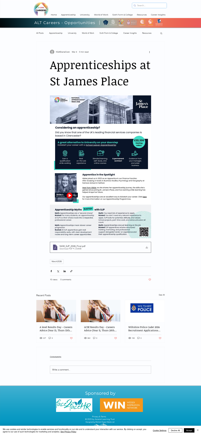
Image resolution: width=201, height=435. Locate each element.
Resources (147, 33)
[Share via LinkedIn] (64, 271)
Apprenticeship (55, 33)
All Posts (40, 33)
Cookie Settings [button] (159, 430)
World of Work (88, 33)
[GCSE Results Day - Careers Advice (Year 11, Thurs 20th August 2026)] (100, 311)
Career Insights (130, 33)
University (72, 33)
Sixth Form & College (109, 33)
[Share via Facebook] (51, 271)
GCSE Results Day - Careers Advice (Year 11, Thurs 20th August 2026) (99, 328)
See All (162, 295)
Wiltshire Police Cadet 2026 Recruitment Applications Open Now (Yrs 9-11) (144, 328)
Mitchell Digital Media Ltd (104, 422)
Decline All (175, 430)
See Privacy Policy (68, 431)
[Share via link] (71, 271)
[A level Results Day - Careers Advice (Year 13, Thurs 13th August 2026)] (56, 311)
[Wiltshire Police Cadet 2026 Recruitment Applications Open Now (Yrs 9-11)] (145, 311)
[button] (161, 33)
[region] (74, 405)
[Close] (197, 430)
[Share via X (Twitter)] (58, 271)
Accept (189, 430)
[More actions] (149, 52)
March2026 (57, 261)
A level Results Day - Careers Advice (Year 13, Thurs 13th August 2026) (56, 328)
